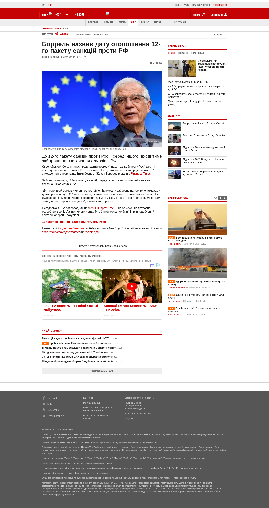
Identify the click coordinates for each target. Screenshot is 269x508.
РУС (43, 5)
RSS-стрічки (53, 410)
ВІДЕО (178, 5)
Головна (93, 22)
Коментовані (197, 52)
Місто (122, 22)
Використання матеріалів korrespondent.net (97, 409)
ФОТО (186, 5)
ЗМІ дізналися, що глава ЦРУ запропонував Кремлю (79, 356)
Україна (108, 22)
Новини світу (176, 46)
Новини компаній (176, 287)
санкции (96, 255)
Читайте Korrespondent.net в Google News (102, 245)
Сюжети (172, 115)
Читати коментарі (102, 371)
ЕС (89, 255)
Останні (171, 52)
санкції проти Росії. (103, 208)
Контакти (88, 397)
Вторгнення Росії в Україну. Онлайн (204, 123)
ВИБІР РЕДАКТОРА (178, 197)
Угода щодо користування (138, 413)
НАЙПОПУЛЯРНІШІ (201, 5)
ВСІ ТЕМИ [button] (218, 34)
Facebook (52, 398)
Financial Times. (141, 173)
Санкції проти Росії (62, 255)
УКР (50, 5)
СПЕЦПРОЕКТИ (220, 5)
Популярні (183, 52)
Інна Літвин (53, 56)
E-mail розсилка (55, 416)
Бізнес (145, 22)
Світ (133, 22)
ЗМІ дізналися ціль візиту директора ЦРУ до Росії (78, 352)
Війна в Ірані (81, 34)
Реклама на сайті (92, 402)
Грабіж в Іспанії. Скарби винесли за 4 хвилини (80, 343)
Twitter (50, 404)
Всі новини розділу (51, 28)
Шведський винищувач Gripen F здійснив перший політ (82, 361)
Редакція (129, 418)
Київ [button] (44, 14)
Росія (65, 28)
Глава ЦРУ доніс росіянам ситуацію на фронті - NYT (79, 338)
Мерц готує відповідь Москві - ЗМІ (188, 81)
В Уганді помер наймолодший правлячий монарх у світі (82, 347)
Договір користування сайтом (139, 398)
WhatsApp (92, 232)
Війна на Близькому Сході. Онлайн (204, 135)
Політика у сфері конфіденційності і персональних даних (135, 406)
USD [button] (67, 14)
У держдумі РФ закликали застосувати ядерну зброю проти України (212, 65)
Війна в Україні (101, 34)
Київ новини (174, 301)
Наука (157, 22)
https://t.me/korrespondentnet (61, 232)
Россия (83, 255)
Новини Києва (83, 34)
